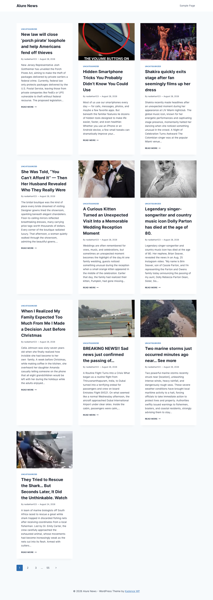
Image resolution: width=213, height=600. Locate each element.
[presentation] (106, 41)
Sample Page (187, 5)
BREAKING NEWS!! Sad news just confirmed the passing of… (105, 354)
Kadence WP (132, 591)
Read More (29, 107)
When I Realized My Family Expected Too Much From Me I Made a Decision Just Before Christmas (43, 323)
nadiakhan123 (30, 59)
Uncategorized (29, 29)
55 (48, 567)
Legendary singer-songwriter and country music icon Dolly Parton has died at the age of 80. (168, 221)
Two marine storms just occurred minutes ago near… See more (168, 354)
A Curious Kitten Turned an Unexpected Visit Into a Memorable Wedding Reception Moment (105, 221)
